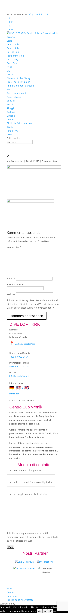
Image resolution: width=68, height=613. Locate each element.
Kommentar (14, 247)
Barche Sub (13, 51)
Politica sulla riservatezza (20, 599)
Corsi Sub (12, 63)
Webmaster (17, 161)
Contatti (11, 119)
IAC (8, 70)
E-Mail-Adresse (16, 284)
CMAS (10, 74)
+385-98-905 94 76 (19, 357)
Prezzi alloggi (14, 96)
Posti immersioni (16, 55)
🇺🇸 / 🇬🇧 (22, 388)
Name (11, 278)
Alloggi (10, 108)
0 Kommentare (50, 161)
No (45, 611)
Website (11, 294)
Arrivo (10, 134)
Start (9, 40)
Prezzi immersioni (16, 93)
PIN (17, 603)
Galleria (11, 111)
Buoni (10, 104)
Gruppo (11, 115)
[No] (54, 611)
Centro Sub (13, 44)
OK (39, 611)
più (50, 611)
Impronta (14, 393)
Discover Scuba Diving (18, 78)
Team (10, 126)
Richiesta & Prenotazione (20, 123)
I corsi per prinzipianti (18, 81)
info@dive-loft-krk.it (19, 376)
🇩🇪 (11, 388)
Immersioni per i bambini (20, 85)
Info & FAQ (12, 59)
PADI (9, 66)
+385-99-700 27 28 (19, 366)
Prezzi (10, 89)
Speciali (11, 100)
